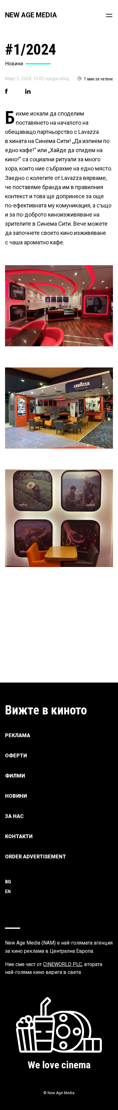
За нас (14, 816)
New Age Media (31, 15)
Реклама (17, 735)
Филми (15, 776)
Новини (16, 796)
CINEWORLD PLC (62, 964)
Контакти (18, 836)
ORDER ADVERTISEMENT (35, 857)
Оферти (16, 756)
